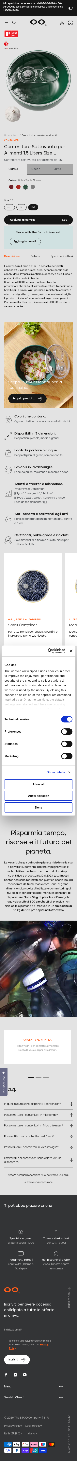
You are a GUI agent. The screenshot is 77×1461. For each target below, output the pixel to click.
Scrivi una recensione (42, 1183)
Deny (38, 807)
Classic (13, 169)
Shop (15, 135)
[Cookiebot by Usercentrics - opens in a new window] (49, 650)
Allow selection (38, 795)
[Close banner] (71, 650)
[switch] (66, 731)
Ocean (35, 169)
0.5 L (9, 207)
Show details (56, 772)
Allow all (38, 784)
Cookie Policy (33, 1425)
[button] (14, 23)
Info (46, 1417)
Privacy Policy (13, 1425)
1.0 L (21, 207)
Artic (57, 169)
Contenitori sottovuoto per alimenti (39, 135)
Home (7, 135)
